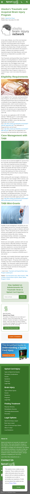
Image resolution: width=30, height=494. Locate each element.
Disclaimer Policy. (12, 492)
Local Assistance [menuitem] (8, 430)
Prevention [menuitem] (7, 413)
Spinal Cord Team (10, 18)
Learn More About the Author (11, 328)
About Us (4, 439)
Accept (18, 487)
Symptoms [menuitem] (7, 379)
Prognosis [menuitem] (7, 381)
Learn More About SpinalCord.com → (11, 457)
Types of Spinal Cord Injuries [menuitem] (12, 372)
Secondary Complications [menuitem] (11, 374)
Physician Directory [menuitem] (9, 406)
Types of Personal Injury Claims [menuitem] (12, 425)
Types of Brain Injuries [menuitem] (10, 390)
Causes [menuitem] (6, 376)
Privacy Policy (12, 483)
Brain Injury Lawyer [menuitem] (9, 423)
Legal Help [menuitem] (7, 383)
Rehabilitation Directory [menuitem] (10, 409)
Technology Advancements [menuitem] (11, 411)
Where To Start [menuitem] (8, 427)
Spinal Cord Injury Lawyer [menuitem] (11, 420)
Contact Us (7, 460)
